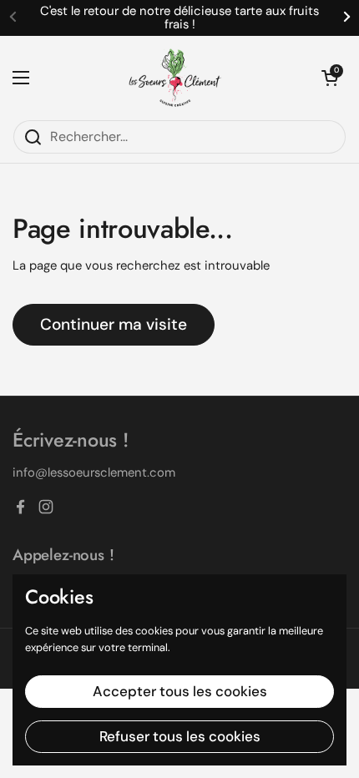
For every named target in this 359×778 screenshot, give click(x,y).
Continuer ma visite (113, 324)
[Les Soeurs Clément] (175, 77)
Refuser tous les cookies (179, 736)
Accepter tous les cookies (180, 691)
